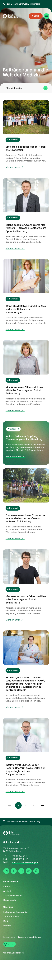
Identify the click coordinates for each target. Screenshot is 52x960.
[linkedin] (29, 871)
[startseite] (14, 16)
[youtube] (21, 871)
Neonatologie (35, 698)
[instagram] (6, 871)
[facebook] (14, 871)
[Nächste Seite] (42, 805)
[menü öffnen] (46, 16)
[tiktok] (36, 871)
